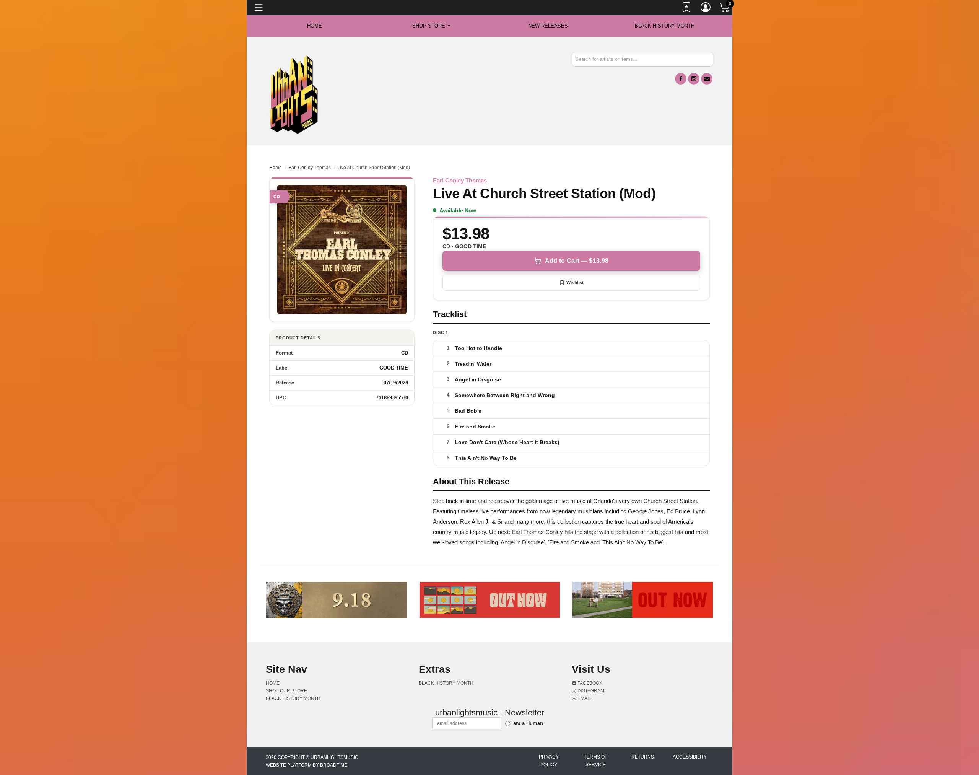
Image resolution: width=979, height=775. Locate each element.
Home (275, 167)
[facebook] (680, 78)
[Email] (706, 78)
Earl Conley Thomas (309, 167)
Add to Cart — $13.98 (576, 260)
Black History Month (664, 26)
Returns (642, 757)
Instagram (590, 691)
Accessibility (690, 757)
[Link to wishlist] (686, 9)
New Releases (548, 26)
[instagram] (693, 78)
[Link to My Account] (706, 9)
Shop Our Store (286, 691)
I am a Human (526, 723)
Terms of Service (595, 760)
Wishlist (575, 282)
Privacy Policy (549, 760)
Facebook (589, 683)
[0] (725, 9)
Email (583, 698)
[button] (431, 26)
